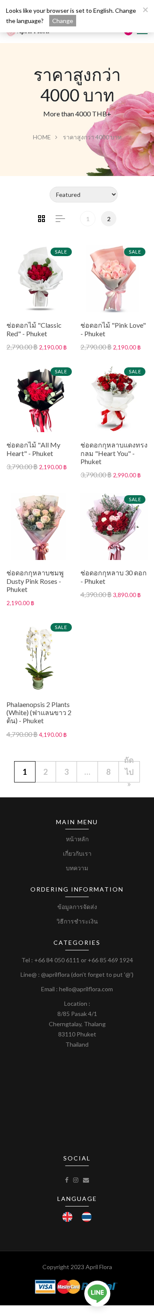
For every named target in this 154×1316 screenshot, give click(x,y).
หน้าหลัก (77, 839)
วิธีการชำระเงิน (77, 921)
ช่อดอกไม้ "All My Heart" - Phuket (33, 449)
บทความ (77, 868)
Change (62, 20)
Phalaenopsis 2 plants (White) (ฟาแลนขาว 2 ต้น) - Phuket (38, 712)
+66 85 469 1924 (110, 960)
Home (42, 137)
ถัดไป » (129, 771)
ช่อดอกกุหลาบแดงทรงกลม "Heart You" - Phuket (114, 453)
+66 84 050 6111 (57, 960)
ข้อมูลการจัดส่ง (77, 906)
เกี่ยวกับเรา (77, 853)
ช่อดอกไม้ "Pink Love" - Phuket (113, 329)
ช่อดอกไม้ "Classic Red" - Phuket (34, 329)
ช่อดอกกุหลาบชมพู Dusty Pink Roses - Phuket (35, 581)
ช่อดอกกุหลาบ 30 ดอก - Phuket (113, 577)
